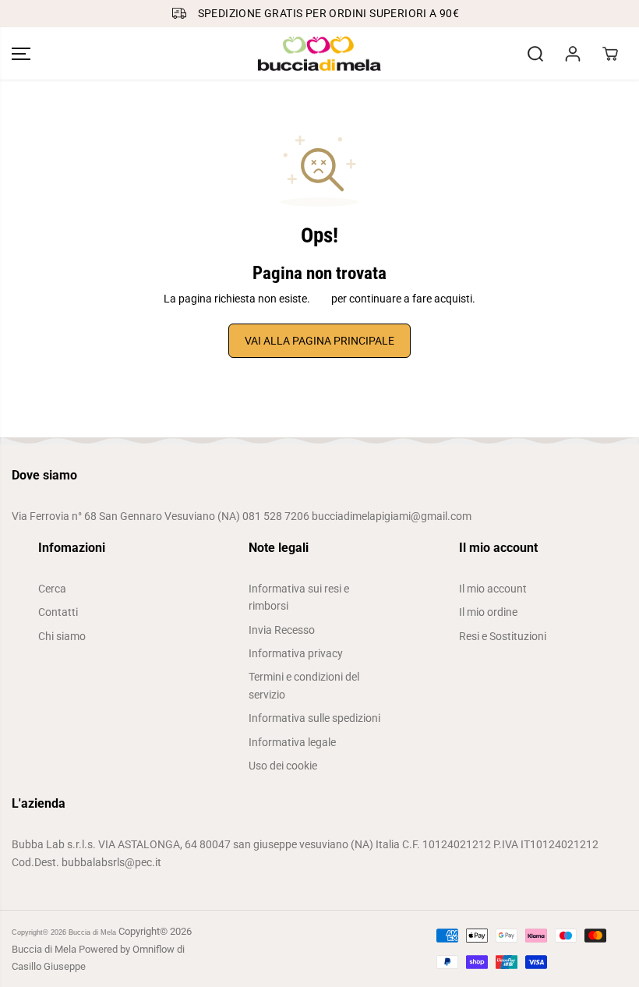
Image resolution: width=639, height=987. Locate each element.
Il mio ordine (488, 612)
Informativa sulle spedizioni (314, 718)
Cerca (52, 588)
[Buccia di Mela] (319, 54)
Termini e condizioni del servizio (304, 685)
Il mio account (493, 588)
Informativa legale (292, 742)
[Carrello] (610, 54)
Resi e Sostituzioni (502, 636)
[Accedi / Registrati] (573, 54)
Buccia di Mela (92, 932)
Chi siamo (62, 636)
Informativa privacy (296, 653)
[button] (21, 54)
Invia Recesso (282, 630)
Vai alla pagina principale (319, 340)
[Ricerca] (535, 54)
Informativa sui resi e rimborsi (299, 597)
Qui (320, 298)
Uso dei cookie (283, 765)
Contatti (58, 612)
